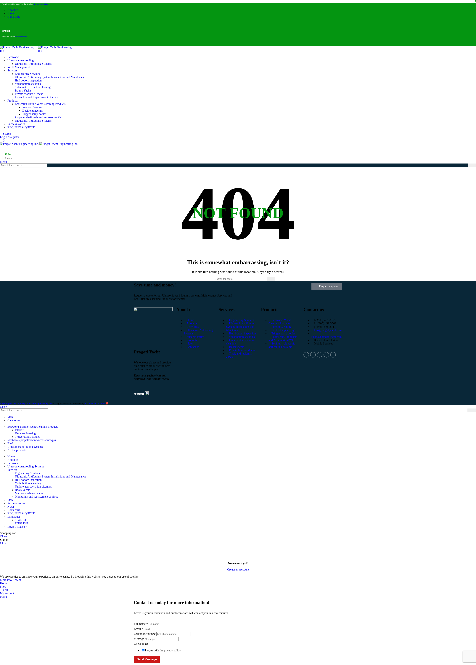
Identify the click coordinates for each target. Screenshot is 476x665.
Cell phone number (145, 633)
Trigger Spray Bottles (27, 436)
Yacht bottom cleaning (28, 83)
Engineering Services (27, 73)
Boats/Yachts (22, 489)
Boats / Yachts (23, 90)
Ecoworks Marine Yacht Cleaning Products (40, 103)
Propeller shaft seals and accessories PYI (38, 117)
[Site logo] (19, 50)
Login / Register (16, 526)
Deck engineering (32, 110)
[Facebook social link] (4, 23)
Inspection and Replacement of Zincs (36, 97)
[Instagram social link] (8, 23)
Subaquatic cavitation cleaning (33, 87)
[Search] (472, 165)
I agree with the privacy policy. (163, 650)
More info (6, 579)
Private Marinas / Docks (29, 93)
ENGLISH (21, 523)
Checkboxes (141, 643)
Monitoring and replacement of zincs (36, 496)
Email (138, 628)
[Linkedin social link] (17, 23)
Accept (16, 579)
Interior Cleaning (32, 107)
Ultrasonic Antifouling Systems (33, 63)
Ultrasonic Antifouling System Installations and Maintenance (50, 77)
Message (139, 638)
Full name (141, 623)
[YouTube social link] (12, 23)
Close (3, 406)
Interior (19, 430)
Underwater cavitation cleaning (33, 486)
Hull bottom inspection (28, 80)
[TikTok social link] (21, 23)
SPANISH (21, 520)
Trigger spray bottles (34, 114)
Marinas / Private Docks (29, 493)
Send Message (147, 659)
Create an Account (238, 569)
